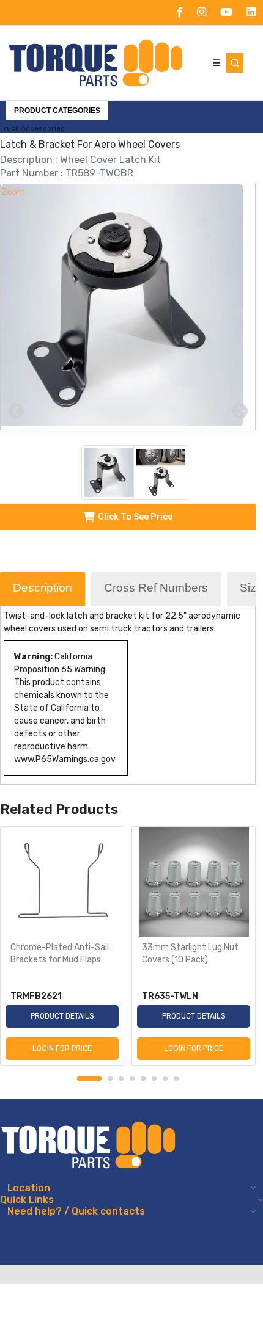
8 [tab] (176, 1078)
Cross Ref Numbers (156, 587)
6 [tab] (154, 1078)
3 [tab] (121, 1078)
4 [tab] (132, 1078)
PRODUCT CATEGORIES (57, 110)
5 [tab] (143, 1078)
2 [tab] (110, 1078)
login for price (62, 1048)
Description (42, 587)
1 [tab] (89, 1078)
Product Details (62, 1016)
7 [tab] (165, 1078)
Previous (16, 411)
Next (240, 411)
